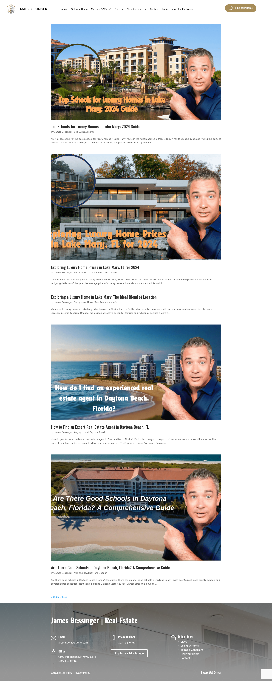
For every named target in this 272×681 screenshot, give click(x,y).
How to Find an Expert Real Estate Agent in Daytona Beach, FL (100, 427)
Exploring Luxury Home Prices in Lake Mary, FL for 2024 (95, 267)
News (91, 132)
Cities (117, 9)
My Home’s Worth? (101, 9)
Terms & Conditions (192, 649)
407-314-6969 (127, 642)
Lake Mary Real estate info (102, 272)
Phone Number (126, 637)
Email (61, 637)
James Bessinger (63, 132)
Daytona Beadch (98, 432)
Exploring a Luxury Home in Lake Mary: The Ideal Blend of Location (104, 297)
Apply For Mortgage (182, 9)
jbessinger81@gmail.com (73, 642)
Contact (154, 9)
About (64, 9)
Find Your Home (244, 8)
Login (165, 9)
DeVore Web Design (211, 672)
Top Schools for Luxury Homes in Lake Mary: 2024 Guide (95, 126)
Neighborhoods (135, 9)
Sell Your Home (79, 9)
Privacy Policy (82, 672)
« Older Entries (59, 597)
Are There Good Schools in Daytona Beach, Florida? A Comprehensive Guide (110, 567)
